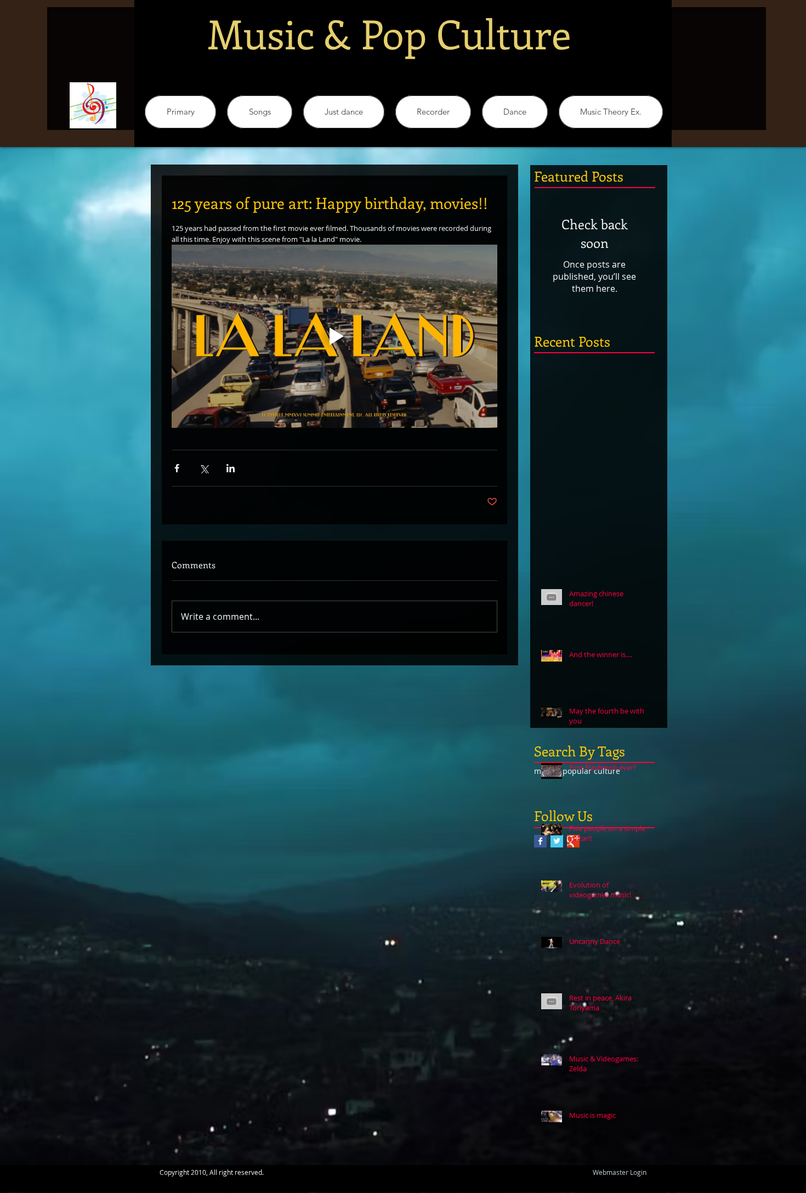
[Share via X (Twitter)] (203, 468)
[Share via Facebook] (177, 468)
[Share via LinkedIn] (230, 468)
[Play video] (334, 336)
